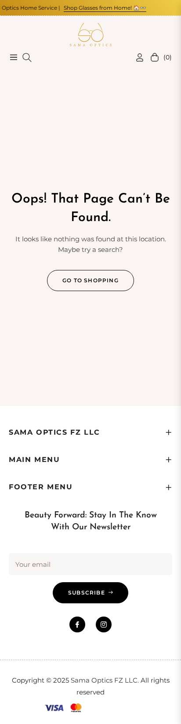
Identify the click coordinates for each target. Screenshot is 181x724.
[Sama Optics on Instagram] (104, 624)
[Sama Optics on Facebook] (77, 624)
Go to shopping (90, 280)
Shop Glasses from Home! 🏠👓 (101, 7)
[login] (136, 57)
